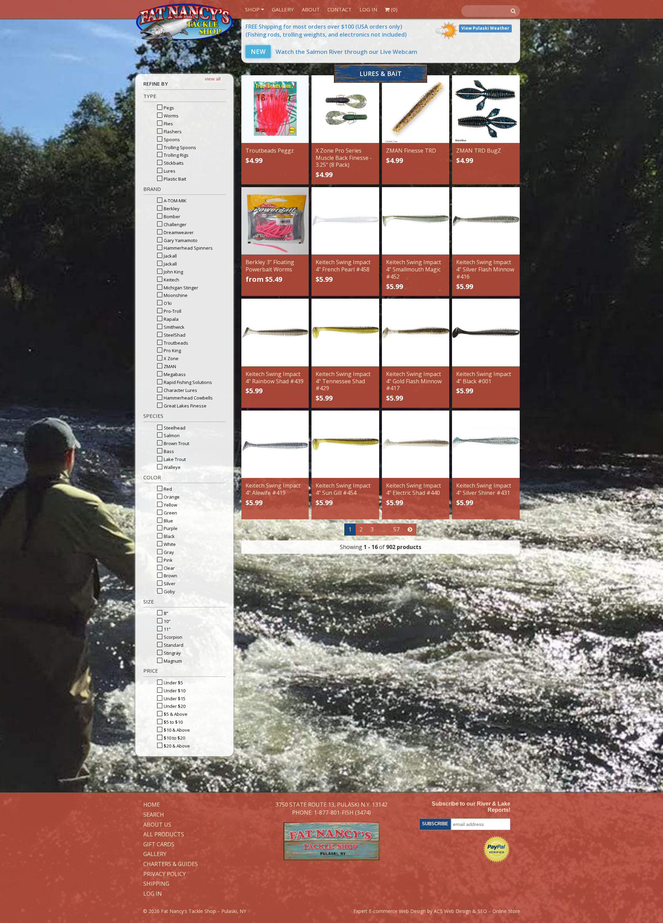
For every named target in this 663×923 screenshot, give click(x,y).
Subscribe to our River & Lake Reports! (471, 807)
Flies (168, 124)
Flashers (172, 131)
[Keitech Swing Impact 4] (345, 220)
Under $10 (174, 691)
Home (151, 805)
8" (165, 613)
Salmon (171, 435)
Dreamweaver (178, 232)
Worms (171, 116)
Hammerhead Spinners (188, 248)
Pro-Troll (172, 311)
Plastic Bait (174, 179)
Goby (169, 591)
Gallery (283, 9)
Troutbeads (175, 343)
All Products (163, 834)
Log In (368, 9)
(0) (393, 9)
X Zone (171, 358)
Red (167, 489)
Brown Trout (176, 443)
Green (170, 513)
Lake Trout (174, 459)
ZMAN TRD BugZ (478, 150)
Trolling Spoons (179, 147)
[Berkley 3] (275, 220)
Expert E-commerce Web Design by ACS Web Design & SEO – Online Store (436, 911)
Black (169, 536)
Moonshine (175, 295)
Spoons (171, 139)
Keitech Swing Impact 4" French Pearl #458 (343, 265)
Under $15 (174, 698)
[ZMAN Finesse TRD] (415, 109)
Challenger (174, 224)
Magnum (172, 661)
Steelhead (174, 428)
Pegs (168, 108)
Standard (173, 645)
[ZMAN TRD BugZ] (485, 109)
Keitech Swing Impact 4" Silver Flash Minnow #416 (485, 269)
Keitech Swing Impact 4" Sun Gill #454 (343, 489)
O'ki (167, 303)
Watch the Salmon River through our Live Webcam (334, 52)
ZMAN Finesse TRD (411, 150)
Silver (169, 583)
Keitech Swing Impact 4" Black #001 (483, 377)
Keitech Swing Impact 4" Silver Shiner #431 (483, 489)
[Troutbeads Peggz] (275, 109)
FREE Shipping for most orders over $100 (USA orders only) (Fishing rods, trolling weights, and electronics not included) (326, 30)
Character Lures (180, 390)
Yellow (170, 505)
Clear (169, 568)
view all (213, 79)
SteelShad (174, 335)
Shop (253, 9)
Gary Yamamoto (180, 240)
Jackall (170, 256)
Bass (168, 451)
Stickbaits (173, 163)
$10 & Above (176, 730)
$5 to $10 (173, 722)
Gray (168, 552)
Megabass (174, 374)
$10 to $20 (174, 738)
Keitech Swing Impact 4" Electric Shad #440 (413, 489)
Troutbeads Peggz (270, 150)
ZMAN (169, 366)
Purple (170, 528)
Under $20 (174, 706)
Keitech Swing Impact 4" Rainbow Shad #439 (275, 377)
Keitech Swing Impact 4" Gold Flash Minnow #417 (414, 381)
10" (167, 621)
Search (153, 815)
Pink (168, 560)
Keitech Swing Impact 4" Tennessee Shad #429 (343, 381)
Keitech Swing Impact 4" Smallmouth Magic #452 (413, 269)
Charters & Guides (170, 864)
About (311, 9)
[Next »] (409, 529)
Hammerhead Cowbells (188, 398)
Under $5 (173, 683)
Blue (168, 521)
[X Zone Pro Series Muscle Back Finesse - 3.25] (345, 109)
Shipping (156, 884)
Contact (339, 9)
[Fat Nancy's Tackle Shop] (184, 22)
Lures (169, 171)
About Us (157, 825)
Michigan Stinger (180, 288)
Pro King (172, 350)
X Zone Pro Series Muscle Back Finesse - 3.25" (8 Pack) (344, 158)
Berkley (171, 208)
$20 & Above (176, 746)
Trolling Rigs (176, 155)
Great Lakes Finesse (184, 406)
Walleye (172, 467)
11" (167, 629)
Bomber (171, 216)
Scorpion (172, 637)
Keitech (171, 280)
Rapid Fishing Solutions (187, 382)
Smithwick (173, 327)
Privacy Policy (164, 874)
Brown (170, 576)
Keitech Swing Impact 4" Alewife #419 (273, 489)
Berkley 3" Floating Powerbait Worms (270, 265)
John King (173, 272)
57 (396, 529)
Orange (171, 497)
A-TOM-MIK (174, 201)
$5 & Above (175, 714)
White (169, 544)
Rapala (171, 319)
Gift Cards (158, 845)
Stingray (172, 653)
